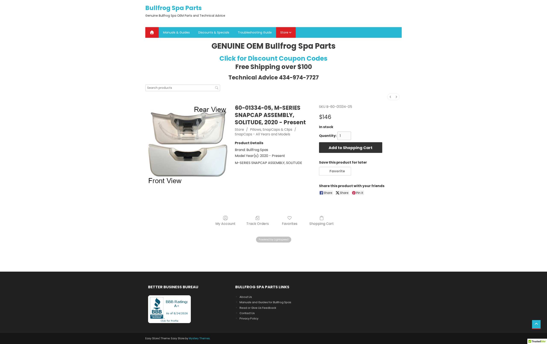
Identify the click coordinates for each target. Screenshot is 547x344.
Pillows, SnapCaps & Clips (271, 129)
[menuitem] (390, 97)
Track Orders (257, 223)
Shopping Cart (321, 223)
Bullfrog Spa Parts (173, 8)
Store (284, 32)
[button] (335, 171)
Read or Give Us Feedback (258, 308)
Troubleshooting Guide (255, 32)
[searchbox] (182, 88)
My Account (225, 223)
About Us (246, 297)
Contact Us (247, 313)
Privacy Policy (249, 318)
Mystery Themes (199, 338)
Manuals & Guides (176, 32)
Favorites (289, 223)
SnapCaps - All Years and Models (262, 134)
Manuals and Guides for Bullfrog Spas (265, 302)
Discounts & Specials (213, 32)
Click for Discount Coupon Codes (273, 58)
